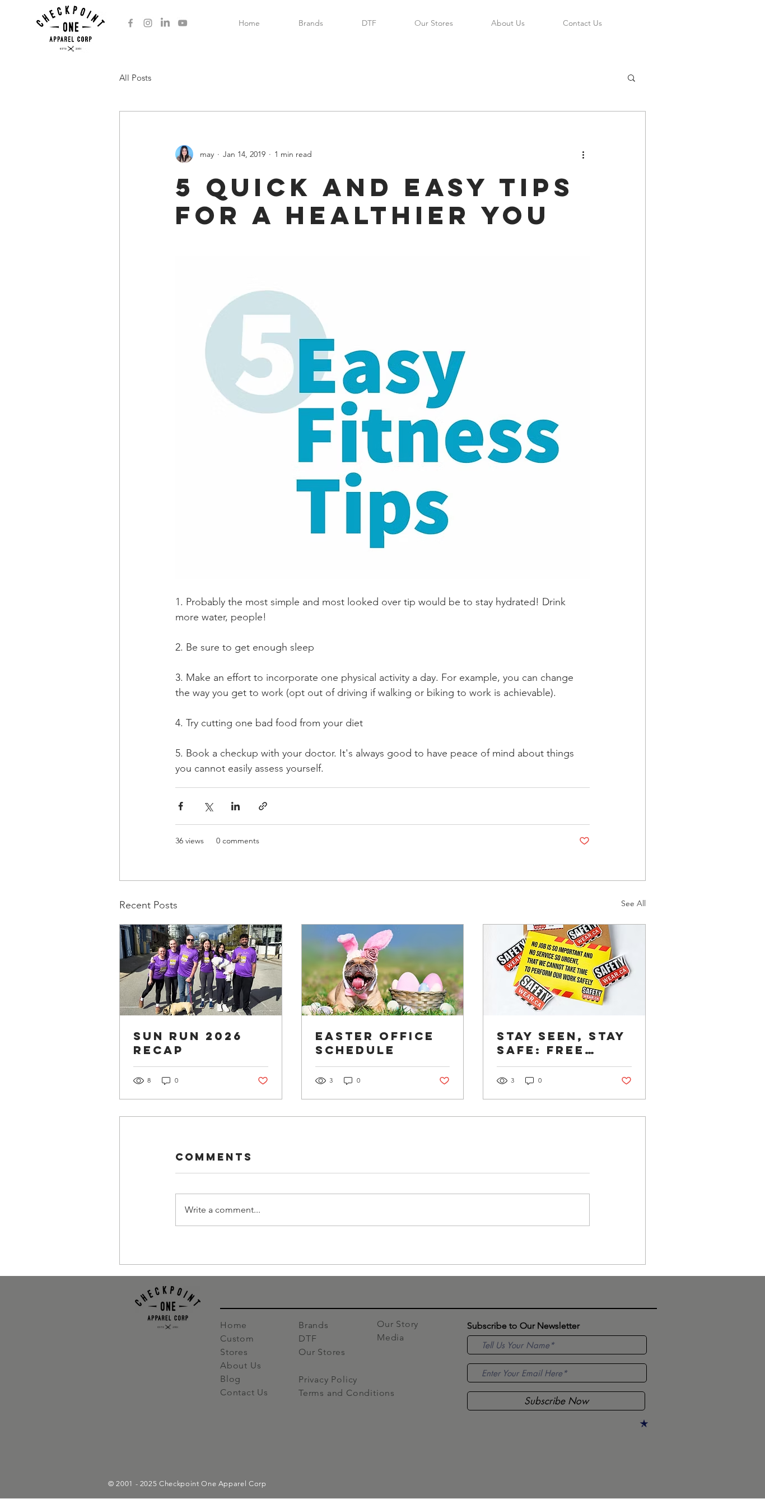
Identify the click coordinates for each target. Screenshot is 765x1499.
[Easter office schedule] (383, 970)
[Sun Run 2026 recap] (201, 970)
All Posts (135, 77)
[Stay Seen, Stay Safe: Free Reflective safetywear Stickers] (564, 970)
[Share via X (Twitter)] (208, 806)
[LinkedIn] (165, 23)
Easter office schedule (375, 1043)
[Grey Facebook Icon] (130, 23)
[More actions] (583, 154)
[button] (631, 77)
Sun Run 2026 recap (187, 1043)
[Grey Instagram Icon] (147, 23)
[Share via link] (263, 806)
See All (633, 903)
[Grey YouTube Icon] (182, 23)
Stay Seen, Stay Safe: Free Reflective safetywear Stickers (561, 1043)
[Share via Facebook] (180, 806)
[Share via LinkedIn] (235, 806)
